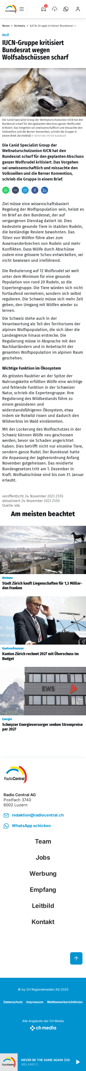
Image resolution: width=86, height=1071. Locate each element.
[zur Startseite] (10, 9)
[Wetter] (54, 9)
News (6, 25)
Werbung (43, 873)
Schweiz (19, 25)
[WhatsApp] (5, 190)
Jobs (43, 857)
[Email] (25, 190)
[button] (65, 9)
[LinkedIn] (44, 190)
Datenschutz (13, 1002)
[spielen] (77, 1062)
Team (43, 841)
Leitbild (43, 905)
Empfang (43, 889)
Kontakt (43, 922)
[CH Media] (43, 1027)
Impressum (34, 1002)
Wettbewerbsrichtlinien (65, 1002)
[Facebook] (34, 190)
